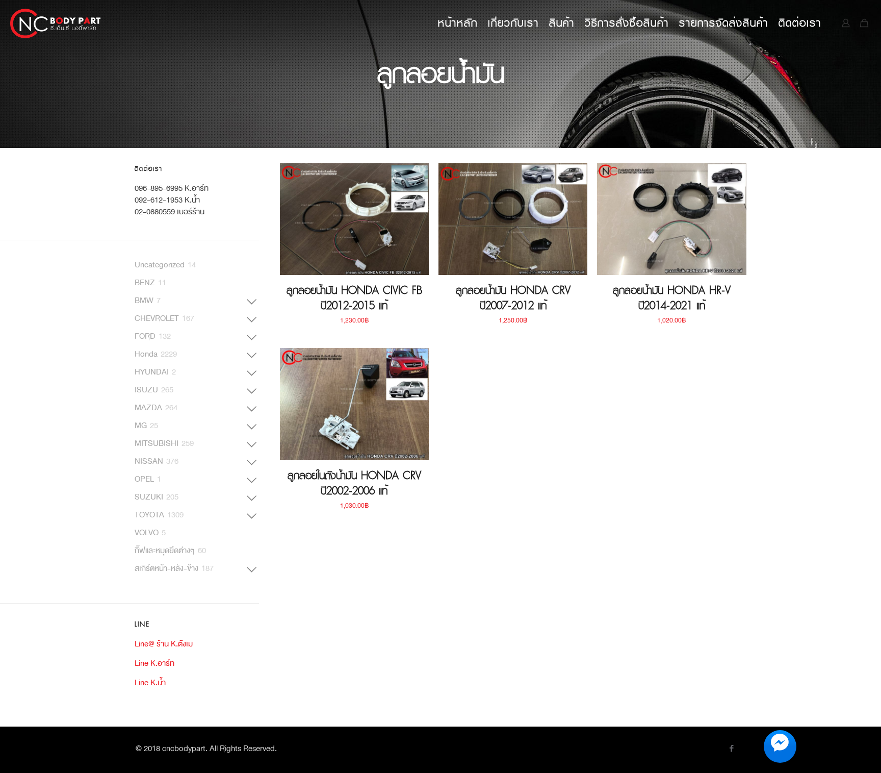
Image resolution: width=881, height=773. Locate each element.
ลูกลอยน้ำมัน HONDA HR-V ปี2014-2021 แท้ (672, 298)
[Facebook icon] (731, 749)
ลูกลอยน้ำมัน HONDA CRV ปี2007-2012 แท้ (513, 298)
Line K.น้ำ (150, 682)
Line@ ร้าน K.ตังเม (164, 643)
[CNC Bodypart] (55, 23)
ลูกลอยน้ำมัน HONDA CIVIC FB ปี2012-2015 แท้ (354, 298)
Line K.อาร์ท (154, 663)
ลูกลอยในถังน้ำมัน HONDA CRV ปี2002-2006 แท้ (354, 483)
